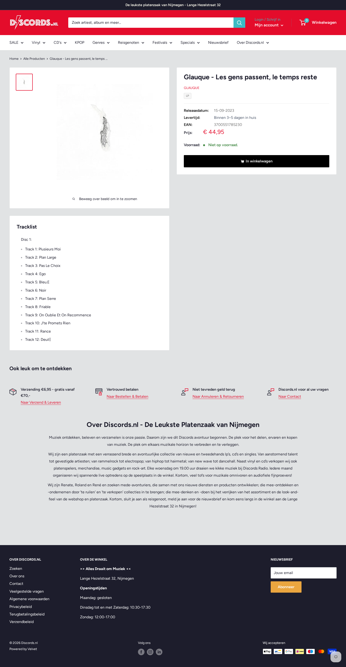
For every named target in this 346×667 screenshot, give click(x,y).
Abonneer (286, 587)
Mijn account (267, 25)
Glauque (191, 88)
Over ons (16, 576)
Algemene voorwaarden (29, 599)
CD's (57, 42)
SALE (13, 42)
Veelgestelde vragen (26, 591)
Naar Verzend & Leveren (41, 402)
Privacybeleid (20, 606)
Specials (188, 42)
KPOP (79, 42)
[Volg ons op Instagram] (150, 652)
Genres (99, 42)
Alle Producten (34, 59)
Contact (16, 583)
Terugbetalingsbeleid (26, 614)
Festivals (160, 42)
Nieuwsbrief (218, 42)
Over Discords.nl (250, 42)
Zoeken (15, 568)
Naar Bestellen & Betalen (127, 396)
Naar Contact (289, 396)
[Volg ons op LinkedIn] (159, 652)
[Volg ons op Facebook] (141, 652)
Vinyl (36, 42)
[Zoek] (239, 22)
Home (14, 59)
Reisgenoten (128, 42)
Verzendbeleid (21, 621)
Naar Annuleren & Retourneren (218, 396)
